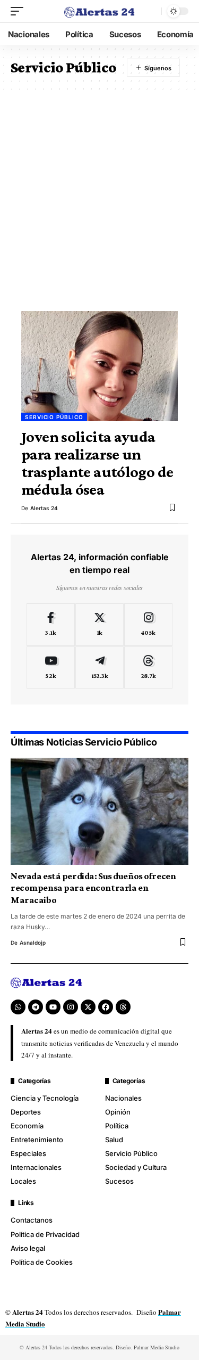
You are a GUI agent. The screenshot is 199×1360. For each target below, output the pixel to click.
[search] (151, 11)
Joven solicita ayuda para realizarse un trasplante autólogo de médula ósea (97, 463)
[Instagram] (148, 624)
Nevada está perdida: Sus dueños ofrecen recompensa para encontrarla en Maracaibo (93, 888)
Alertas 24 (44, 508)
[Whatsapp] (18, 1006)
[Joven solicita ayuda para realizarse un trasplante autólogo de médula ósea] (99, 366)
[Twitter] (99, 624)
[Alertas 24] (99, 11)
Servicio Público (54, 417)
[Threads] (148, 667)
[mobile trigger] (20, 11)
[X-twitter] (88, 1006)
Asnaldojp (33, 942)
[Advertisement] (99, 195)
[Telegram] (99, 667)
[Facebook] (51, 624)
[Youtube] (51, 667)
